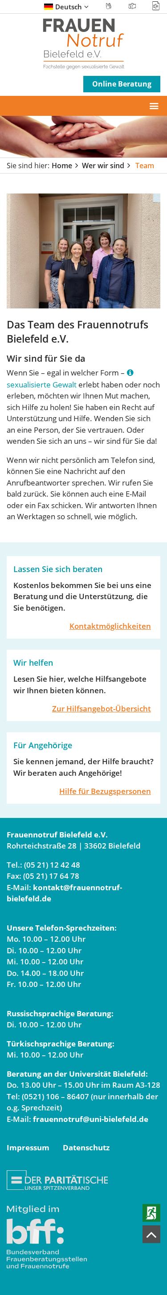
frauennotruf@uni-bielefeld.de (90, 1119)
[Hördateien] (152, 6)
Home (62, 165)
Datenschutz (86, 1147)
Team (144, 165)
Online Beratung (121, 84)
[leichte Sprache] (132, 6)
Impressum (28, 1147)
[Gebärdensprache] (109, 6)
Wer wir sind (103, 165)
